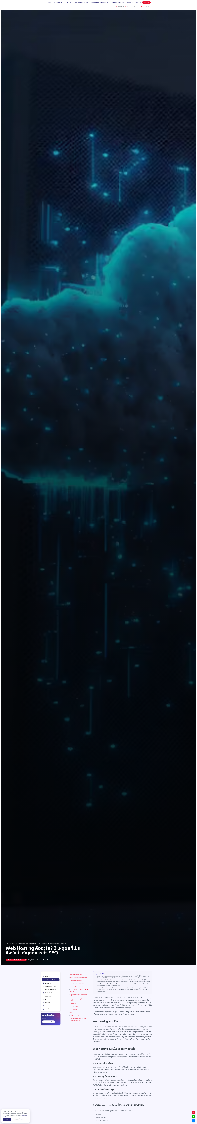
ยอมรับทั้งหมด (7, 1119)
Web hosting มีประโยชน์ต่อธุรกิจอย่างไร (78, 977)
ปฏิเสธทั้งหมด (16, 1119)
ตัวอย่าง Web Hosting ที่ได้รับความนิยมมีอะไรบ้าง (79, 990)
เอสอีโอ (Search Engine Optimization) (27, 943)
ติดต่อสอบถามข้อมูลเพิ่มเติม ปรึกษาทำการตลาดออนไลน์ (78, 1019)
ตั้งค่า (22, 1119)
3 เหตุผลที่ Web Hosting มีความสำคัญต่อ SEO (79, 999)
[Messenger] (193, 1120)
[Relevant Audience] (54, 2)
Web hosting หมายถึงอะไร (76, 974)
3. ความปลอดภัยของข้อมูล (77, 986)
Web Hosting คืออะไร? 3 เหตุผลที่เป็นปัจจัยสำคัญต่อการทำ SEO (52, 943)
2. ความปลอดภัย (75, 1006)
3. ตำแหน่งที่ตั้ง (75, 1009)
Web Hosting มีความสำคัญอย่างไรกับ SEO (78, 995)
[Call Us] (193, 1112)
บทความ (13, 943)
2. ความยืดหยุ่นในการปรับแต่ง (78, 983)
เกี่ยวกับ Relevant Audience (76, 1015)
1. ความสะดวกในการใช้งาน (76, 980)
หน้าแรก (7, 943)
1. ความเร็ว (73, 1003)
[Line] (193, 1116)
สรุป (71, 1012)
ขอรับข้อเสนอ (146, 2)
